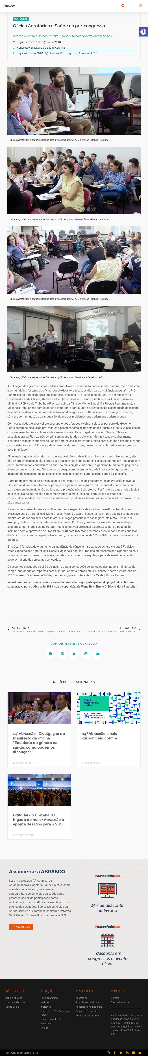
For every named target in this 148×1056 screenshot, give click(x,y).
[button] (143, 31)
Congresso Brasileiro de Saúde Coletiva (41, 47)
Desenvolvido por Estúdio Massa (21, 1052)
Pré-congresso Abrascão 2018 (78, 53)
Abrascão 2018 (33, 53)
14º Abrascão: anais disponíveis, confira (99, 735)
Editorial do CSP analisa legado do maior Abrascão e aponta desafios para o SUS (38, 819)
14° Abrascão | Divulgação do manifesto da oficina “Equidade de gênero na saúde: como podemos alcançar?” (39, 742)
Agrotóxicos (51, 53)
